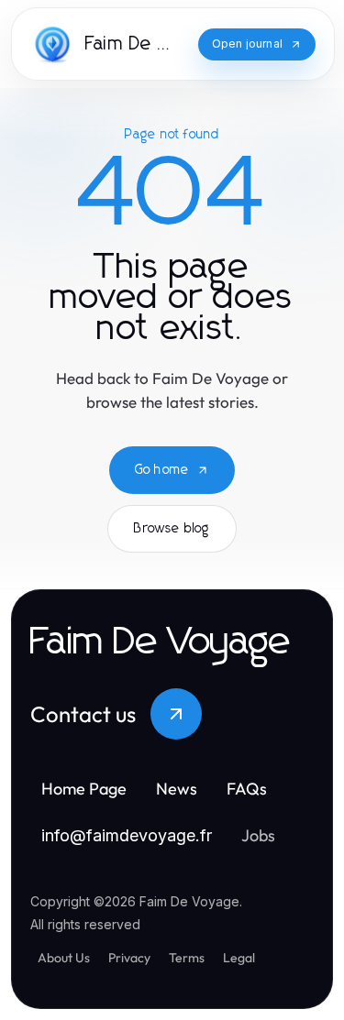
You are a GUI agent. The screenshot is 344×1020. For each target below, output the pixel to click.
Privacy (129, 957)
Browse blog (171, 528)
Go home (162, 470)
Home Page (84, 788)
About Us (64, 957)
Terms (187, 957)
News (176, 788)
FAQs (247, 788)
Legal (239, 957)
